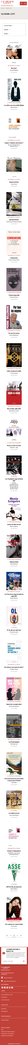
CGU (2, 1029)
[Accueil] (7, 3)
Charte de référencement (8, 1031)
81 (14, 935)
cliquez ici (17, 957)
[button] (8, 26)
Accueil (2, 8)
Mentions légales (5, 1027)
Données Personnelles (7, 1035)
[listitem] (2, 987)
